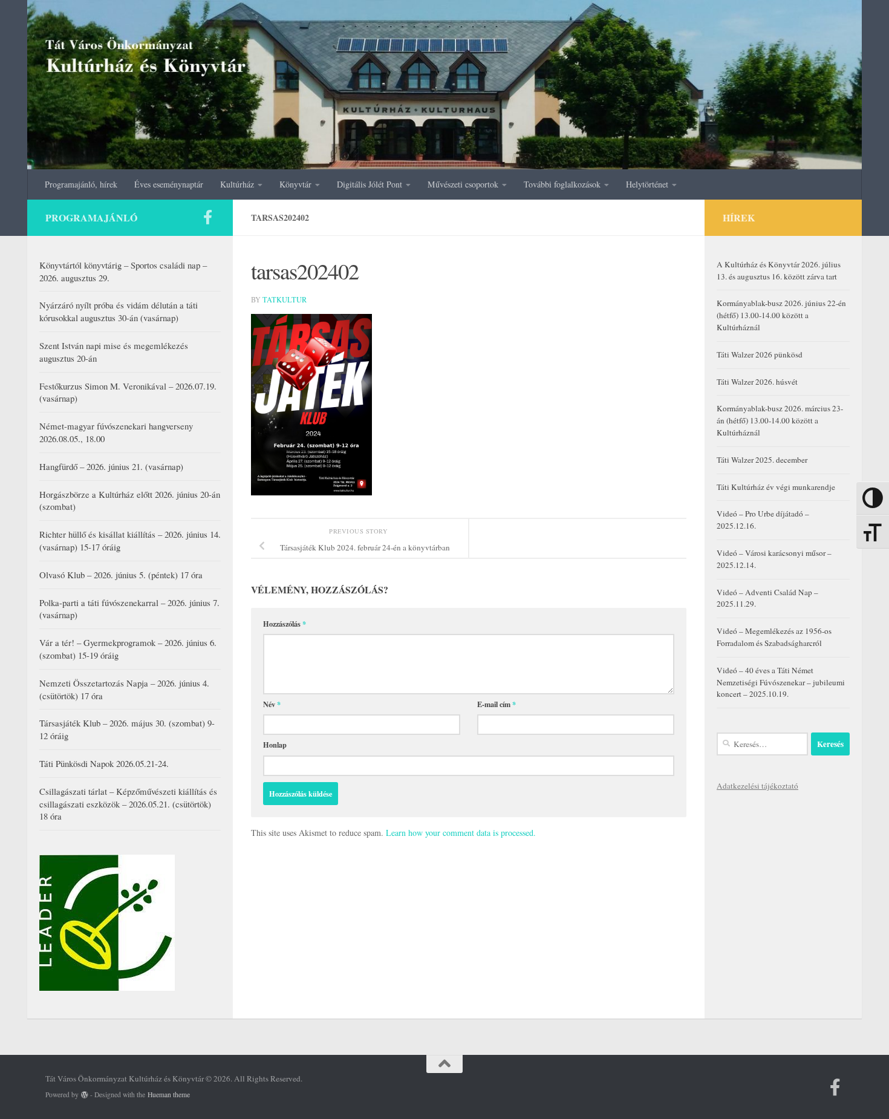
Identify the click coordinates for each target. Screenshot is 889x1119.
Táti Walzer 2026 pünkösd (760, 354)
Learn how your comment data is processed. (461, 832)
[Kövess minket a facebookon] (207, 217)
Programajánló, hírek (81, 184)
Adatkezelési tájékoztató (757, 785)
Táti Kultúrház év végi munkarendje (776, 486)
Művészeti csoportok (463, 184)
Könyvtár (295, 184)
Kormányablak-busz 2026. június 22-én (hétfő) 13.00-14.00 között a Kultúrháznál (781, 315)
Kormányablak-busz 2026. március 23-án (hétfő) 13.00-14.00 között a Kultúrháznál (780, 420)
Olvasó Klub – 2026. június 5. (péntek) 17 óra (121, 575)
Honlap (275, 744)
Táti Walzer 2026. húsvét (757, 381)
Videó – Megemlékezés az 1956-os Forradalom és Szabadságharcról (774, 636)
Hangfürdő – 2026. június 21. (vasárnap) (111, 466)
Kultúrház (237, 184)
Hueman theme (169, 1094)
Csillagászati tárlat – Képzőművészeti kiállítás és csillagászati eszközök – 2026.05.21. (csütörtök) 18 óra (128, 804)
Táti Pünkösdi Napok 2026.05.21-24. (104, 763)
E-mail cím (496, 704)
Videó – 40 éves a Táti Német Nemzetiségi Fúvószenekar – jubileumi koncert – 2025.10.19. (781, 682)
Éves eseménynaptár (168, 184)
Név (272, 704)
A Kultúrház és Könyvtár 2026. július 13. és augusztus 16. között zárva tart (779, 270)
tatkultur (284, 299)
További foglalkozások (562, 184)
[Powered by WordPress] (84, 1094)
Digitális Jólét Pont (369, 184)
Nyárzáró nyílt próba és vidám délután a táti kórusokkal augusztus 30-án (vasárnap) (118, 311)
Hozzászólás (284, 623)
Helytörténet (647, 184)
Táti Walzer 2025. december (762, 459)
